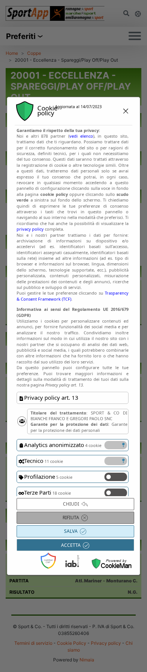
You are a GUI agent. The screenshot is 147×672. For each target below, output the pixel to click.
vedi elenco (81, 136)
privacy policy (30, 229)
